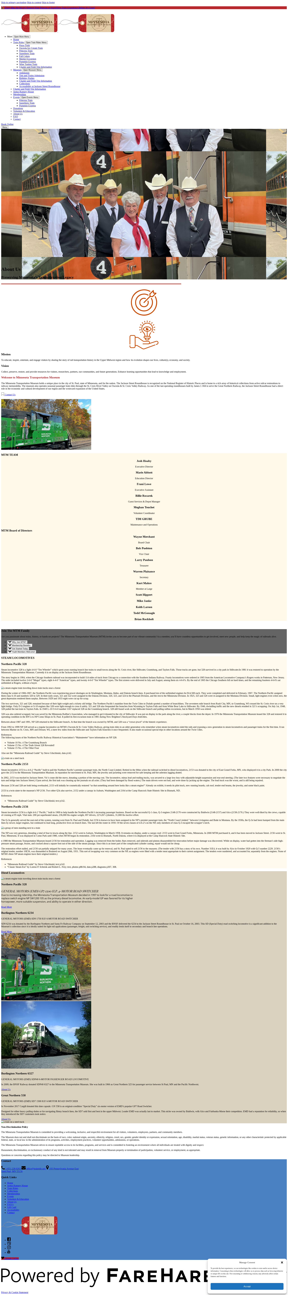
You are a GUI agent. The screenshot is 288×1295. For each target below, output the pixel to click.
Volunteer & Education (24, 111)
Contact (17, 119)
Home (16, 39)
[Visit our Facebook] (9, 1240)
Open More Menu (21, 37)
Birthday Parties (26, 78)
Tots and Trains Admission (31, 75)
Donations (18, 108)
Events (10, 1196)
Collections (24, 83)
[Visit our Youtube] (8, 1252)
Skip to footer (48, 2)
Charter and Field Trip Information (35, 67)
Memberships (19, 94)
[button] (282, 1262)
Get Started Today (19, 648)
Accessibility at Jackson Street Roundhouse (39, 86)
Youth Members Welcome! (23, 652)
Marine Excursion (27, 59)
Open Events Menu (29, 97)
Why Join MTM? (18, 642)
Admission (24, 73)
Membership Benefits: (21, 645)
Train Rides (12, 1188)
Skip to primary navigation (13, 2)
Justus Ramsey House (23, 91)
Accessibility (13, 1210)
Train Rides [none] (18, 42)
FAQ (15, 116)
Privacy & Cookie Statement (14, 1292)
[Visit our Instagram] (9, 1248)
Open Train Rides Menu (36, 42)
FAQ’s (10, 1204)
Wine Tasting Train (28, 64)
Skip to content (34, 2)
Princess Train (26, 50)
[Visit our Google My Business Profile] (9, 1244)
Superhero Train (26, 53)
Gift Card (11, 1207)
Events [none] (16, 97)
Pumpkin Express (27, 61)
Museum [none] (17, 70)
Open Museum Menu (32, 70)
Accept (247, 1286)
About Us (17, 113)
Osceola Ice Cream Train (31, 48)
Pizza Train (24, 45)
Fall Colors (24, 56)
